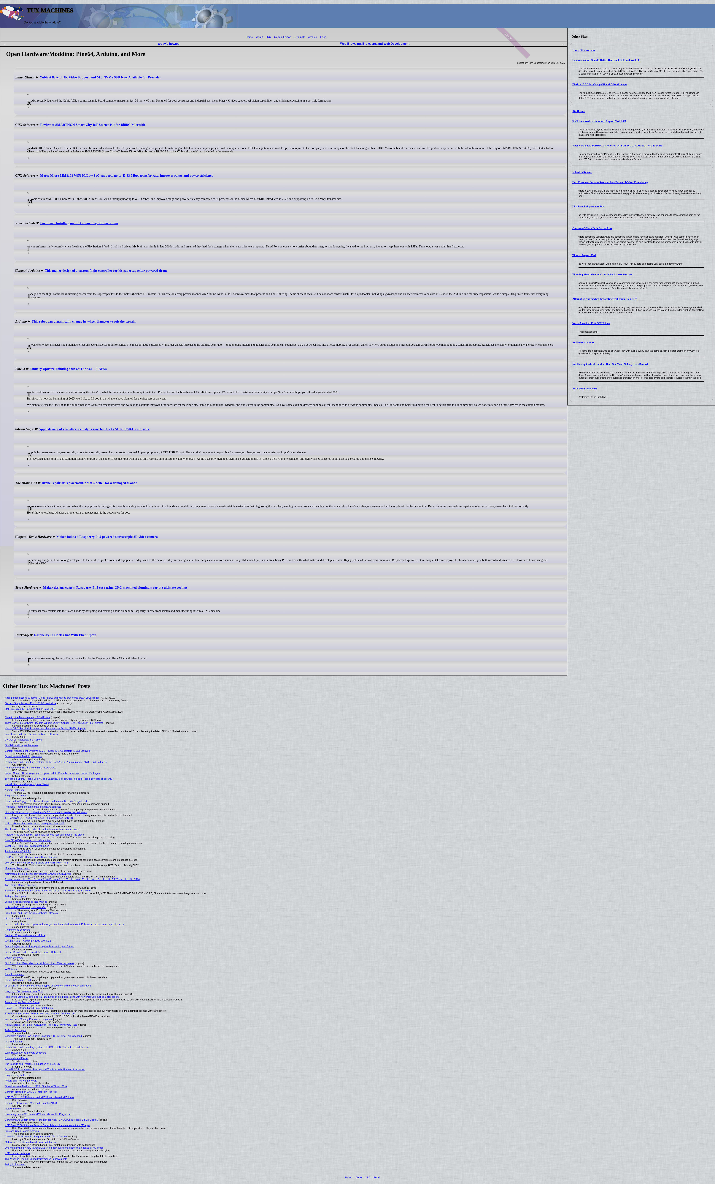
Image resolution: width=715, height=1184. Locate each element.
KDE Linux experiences (17, 1153)
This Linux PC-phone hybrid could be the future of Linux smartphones (42, 829)
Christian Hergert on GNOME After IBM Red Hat (31, 1091)
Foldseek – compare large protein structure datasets (33, 806)
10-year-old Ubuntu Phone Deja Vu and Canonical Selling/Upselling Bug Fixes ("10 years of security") (59, 778)
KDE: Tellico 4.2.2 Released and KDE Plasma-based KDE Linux (39, 1097)
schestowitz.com (582, 172)
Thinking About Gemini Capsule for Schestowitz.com (602, 274)
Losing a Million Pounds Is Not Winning (26, 901)
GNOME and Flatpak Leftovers (21, 745)
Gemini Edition (282, 37)
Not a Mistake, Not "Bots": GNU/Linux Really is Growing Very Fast (41, 1024)
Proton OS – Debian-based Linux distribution (29, 1008)
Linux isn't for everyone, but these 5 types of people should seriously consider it (48, 985)
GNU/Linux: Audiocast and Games (23, 739)
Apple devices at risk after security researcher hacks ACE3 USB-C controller (94, 429)
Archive (312, 37)
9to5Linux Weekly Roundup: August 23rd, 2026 (599, 121)
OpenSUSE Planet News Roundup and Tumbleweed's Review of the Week (45, 1069)
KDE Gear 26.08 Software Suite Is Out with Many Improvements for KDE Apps (47, 1125)
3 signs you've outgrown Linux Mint (24, 991)
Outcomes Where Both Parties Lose (592, 228)
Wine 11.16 (11, 968)
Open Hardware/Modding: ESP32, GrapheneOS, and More (36, 1086)
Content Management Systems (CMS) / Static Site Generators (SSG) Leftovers (47, 750)
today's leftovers (14, 1041)
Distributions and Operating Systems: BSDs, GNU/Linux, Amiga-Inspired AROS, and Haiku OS (56, 762)
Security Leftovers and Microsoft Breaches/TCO (31, 1103)
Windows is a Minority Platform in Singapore (29, 1019)
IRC (268, 37)
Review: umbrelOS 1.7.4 (18, 851)
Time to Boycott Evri (584, 255)
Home (249, 37)
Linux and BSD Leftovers (18, 918)
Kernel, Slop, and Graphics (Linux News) (27, 784)
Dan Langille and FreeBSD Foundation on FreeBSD (32, 1064)
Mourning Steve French (17, 868)
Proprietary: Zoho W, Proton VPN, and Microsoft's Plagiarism (38, 1114)
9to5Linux (579, 111)
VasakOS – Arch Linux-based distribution (27, 845)
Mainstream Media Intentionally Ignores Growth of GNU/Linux (38, 873)
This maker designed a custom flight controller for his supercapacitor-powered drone (106, 270)
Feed (323, 37)
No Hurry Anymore (583, 342)
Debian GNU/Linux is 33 (18, 980)
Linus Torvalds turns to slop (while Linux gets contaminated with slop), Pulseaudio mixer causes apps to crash (64, 924)
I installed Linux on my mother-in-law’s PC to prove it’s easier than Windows (46, 812)
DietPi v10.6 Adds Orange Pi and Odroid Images (599, 84)
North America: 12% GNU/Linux (591, 323)
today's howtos (168, 43)
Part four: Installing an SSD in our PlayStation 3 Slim (79, 223)
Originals (300, 37)
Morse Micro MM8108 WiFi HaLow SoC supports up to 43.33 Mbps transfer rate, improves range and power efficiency (126, 175)
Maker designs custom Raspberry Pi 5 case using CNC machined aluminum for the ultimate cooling (115, 587)
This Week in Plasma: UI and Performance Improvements (36, 1159)
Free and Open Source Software (22, 1002)
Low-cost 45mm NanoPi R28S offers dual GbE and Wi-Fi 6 (605, 60)
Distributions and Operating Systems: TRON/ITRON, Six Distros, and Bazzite (47, 1047)
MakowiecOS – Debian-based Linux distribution (30, 1142)
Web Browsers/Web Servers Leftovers (25, 1052)
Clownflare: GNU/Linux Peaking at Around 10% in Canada (36, 1136)
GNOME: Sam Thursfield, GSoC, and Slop (28, 941)
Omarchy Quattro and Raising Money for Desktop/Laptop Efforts (39, 946)
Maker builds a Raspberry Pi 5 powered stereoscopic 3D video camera (107, 537)
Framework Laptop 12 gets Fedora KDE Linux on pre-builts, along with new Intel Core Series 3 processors (62, 996)
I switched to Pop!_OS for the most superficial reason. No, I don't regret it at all (47, 801)
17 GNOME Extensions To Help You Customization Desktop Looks (41, 1013)
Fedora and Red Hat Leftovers (21, 1080)
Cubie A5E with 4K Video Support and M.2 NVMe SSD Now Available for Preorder (100, 77)
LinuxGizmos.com (584, 50)
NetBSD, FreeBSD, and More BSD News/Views (30, 767)
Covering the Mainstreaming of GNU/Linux (27, 717)
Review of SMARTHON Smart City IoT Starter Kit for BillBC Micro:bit (92, 125)
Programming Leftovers (17, 795)
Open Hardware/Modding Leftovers (23, 756)
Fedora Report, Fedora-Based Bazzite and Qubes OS (33, 952)
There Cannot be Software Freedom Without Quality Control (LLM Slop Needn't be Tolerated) (54, 723)
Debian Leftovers (14, 957)
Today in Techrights (15, 896)
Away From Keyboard (585, 388)
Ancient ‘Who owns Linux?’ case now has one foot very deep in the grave (44, 834)
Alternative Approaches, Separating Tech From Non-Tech (604, 299)
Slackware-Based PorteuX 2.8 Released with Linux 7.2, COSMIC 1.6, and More (617, 145)
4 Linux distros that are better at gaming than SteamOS (35, 823)
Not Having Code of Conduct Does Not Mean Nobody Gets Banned (610, 364)
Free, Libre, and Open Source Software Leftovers (31, 734)
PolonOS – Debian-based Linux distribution (28, 840)
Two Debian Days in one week (21, 885)
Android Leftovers (14, 790)
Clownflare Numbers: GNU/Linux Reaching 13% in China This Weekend (43, 1036)
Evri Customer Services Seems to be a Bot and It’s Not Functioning (610, 182)
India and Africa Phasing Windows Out (25, 907)
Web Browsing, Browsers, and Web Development (374, 43)
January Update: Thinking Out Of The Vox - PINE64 (68, 369)
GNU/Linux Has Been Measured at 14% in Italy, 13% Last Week (39, 963)
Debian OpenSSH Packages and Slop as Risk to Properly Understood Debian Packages (52, 773)
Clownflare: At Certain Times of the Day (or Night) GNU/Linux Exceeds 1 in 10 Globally (51, 1119)
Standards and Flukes (16, 1058)
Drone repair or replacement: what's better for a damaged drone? (89, 483)
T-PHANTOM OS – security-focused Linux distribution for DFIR (39, 818)
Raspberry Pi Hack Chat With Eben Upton (65, 635)
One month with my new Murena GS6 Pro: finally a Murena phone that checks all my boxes (54, 1147)
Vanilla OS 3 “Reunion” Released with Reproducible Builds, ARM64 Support (45, 728)
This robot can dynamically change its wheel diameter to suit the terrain (84, 321)
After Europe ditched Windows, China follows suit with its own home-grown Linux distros (52, 697)
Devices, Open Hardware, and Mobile (25, 935)
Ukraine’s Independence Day (588, 206)
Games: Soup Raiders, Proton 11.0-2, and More (30, 703)
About (259, 37)
